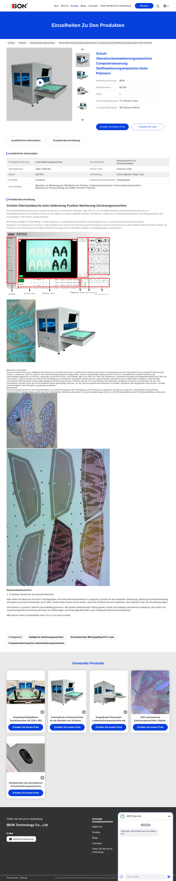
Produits (22, 43)
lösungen (93, 6)
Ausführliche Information (26, 140)
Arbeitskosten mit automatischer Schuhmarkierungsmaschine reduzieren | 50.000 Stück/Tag (26, 785)
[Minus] (169, 816)
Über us (64, 6)
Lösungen (97, 843)
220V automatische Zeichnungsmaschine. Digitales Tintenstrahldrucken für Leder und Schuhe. (150, 719)
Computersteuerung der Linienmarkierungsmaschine (36, 643)
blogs (83, 6)
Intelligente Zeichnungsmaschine (46, 637)
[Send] (169, 877)
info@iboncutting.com (23, 839)
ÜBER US (97, 827)
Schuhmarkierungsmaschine (42, 43)
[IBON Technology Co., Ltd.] (20, 6)
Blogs (95, 838)
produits (75, 6)
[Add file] (121, 877)
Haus (56, 6)
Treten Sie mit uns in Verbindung (102, 850)
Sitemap (23, 878)
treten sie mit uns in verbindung (115, 6)
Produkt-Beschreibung (66, 140)
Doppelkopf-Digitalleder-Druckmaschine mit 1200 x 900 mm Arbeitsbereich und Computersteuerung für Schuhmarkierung (26, 719)
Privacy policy (12, 878)
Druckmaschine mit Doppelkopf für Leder (92, 637)
